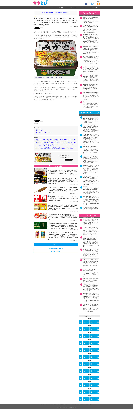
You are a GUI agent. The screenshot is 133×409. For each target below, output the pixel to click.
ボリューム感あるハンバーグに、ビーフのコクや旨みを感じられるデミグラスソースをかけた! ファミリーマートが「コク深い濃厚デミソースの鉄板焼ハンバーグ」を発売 (62, 172)
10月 (91, 329)
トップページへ (56, 244)
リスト (42, 28)
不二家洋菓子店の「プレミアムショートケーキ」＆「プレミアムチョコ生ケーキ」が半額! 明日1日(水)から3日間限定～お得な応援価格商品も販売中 (63, 198)
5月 (94, 328)
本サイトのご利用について (46, 404)
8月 (84, 329)
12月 (98, 329)
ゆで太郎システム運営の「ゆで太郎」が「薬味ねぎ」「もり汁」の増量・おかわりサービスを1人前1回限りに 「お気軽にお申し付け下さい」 (91, 69)
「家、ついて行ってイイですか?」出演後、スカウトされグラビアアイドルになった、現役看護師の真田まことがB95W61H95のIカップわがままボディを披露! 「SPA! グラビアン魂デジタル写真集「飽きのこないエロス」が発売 (91, 180)
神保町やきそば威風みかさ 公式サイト (44, 132)
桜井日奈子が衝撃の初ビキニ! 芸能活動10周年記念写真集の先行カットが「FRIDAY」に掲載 (90, 208)
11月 (94, 329)
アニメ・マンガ (73, 7)
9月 (87, 329)
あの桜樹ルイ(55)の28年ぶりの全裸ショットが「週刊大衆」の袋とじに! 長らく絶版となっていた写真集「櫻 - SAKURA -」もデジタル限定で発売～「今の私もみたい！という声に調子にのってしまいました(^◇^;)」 (91, 60)
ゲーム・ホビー (60, 7)
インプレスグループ (89, 404)
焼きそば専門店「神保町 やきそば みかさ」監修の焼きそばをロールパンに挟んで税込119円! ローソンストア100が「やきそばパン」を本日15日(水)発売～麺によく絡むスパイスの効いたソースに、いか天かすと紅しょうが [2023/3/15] (56, 144)
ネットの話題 (94, 7)
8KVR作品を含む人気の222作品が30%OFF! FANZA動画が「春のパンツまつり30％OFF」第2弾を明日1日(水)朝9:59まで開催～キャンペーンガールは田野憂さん (90, 20)
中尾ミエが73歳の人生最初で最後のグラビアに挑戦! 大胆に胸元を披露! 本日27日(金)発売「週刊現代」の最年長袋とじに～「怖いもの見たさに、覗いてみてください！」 (91, 87)
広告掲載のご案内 (63, 404)
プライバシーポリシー (73, 404)
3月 (87, 321)
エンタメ (44, 7)
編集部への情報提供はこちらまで (56, 248)
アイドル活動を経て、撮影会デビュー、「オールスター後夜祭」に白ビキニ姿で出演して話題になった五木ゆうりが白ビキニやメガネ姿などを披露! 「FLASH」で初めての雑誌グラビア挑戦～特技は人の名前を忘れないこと (91, 200)
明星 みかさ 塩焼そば (40, 130)
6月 (98, 328)
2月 (84, 321)
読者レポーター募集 (55, 251)
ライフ (51, 7)
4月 (91, 328)
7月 (81, 329)
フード (37, 7)
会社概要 (82, 404)
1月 (81, 321)
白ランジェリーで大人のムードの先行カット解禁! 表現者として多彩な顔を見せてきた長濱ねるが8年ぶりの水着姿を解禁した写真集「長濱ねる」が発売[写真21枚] (91, 104)
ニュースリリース (39, 129)
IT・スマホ (84, 7)
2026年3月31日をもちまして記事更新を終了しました (56, 12)
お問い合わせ (55, 404)
